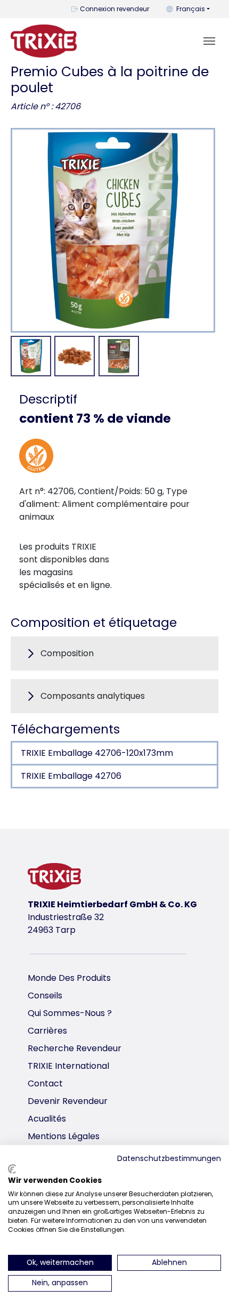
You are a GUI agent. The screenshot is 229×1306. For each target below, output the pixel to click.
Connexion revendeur (114, 8)
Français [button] (190, 8)
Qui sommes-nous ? (70, 1013)
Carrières (47, 1031)
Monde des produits (69, 978)
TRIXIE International (68, 1066)
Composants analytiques (92, 696)
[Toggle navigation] (209, 41)
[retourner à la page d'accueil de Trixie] (44, 41)
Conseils (45, 995)
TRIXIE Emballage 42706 (71, 776)
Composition (67, 653)
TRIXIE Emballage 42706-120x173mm (97, 753)
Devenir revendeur (68, 1101)
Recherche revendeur (74, 1048)
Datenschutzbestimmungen (169, 1159)
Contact (45, 1083)
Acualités (47, 1118)
